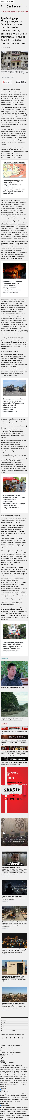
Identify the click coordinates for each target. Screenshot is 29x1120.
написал (21, 533)
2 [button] (6, 847)
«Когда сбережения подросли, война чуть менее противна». (14, 978)
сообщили (21, 419)
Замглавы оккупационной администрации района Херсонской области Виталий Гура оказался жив (13, 688)
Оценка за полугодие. (13, 647)
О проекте (3, 1020)
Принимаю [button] (3, 1051)
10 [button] (25, 847)
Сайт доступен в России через (14, 12)
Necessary (4, 1090)
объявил (19, 546)
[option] (14, 832)
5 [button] (13, 847)
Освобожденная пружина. (14, 187)
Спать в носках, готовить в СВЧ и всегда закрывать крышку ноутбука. (14, 951)
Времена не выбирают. (14, 502)
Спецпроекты (4, 723)
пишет (24, 115)
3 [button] (9, 847)
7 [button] (18, 847)
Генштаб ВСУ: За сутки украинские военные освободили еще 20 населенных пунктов (12, 718)
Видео (2, 1026)
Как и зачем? (3, 1049)
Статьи (2, 1025)
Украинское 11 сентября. (12, 287)
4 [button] (11, 847)
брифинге (5, 551)
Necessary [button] (3, 1088)
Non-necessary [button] (4, 1103)
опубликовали (22, 426)
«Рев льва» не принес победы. (14, 924)
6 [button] (15, 847)
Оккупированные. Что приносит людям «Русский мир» (14, 732)
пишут (9, 615)
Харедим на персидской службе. (13, 897)
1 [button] (4, 847)
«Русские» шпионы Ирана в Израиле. (14, 1005)
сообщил (15, 356)
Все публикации (4, 1022)
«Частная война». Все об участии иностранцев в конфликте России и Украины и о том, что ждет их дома (14, 742)
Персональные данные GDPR (8, 1031)
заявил (20, 133)
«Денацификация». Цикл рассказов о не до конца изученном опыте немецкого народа (14, 763)
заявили (24, 201)
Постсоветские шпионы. (14, 871)
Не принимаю (10, 1051)
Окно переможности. (14, 405)
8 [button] (20, 847)
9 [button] (22, 847)
